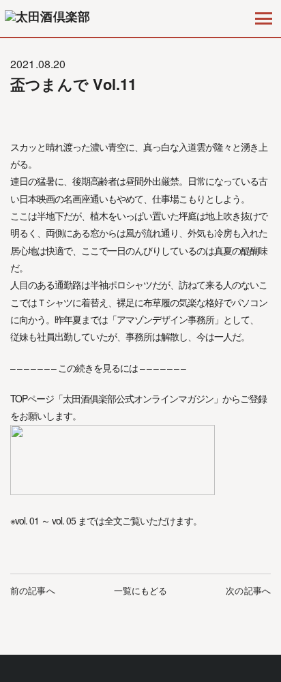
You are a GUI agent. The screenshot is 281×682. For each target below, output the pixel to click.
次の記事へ (248, 590)
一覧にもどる (141, 590)
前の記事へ (32, 590)
